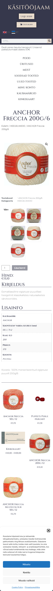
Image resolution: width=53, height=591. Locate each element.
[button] (48, 530)
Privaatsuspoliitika (32, 587)
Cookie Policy (17, 587)
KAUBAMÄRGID (26, 93)
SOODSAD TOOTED (26, 75)
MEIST (26, 70)
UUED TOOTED (26, 81)
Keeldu (26, 572)
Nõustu (26, 564)
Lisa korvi (19, 267)
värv (6, 210)
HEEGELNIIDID (17, 126)
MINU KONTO (26, 87)
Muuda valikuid (27, 580)
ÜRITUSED (26, 64)
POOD (26, 58)
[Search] (49, 41)
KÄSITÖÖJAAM (29, 7)
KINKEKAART (26, 99)
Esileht (4, 126)
